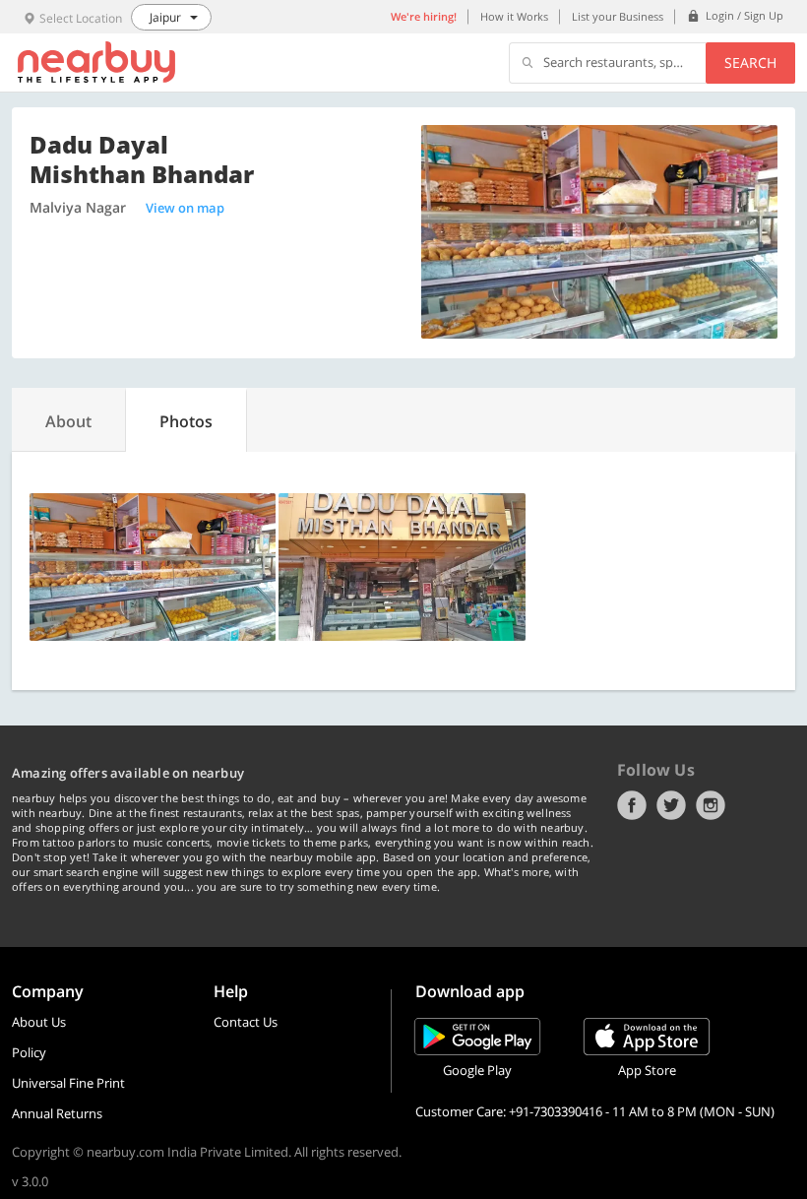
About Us (39, 1022)
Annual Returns (57, 1113)
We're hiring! (424, 16)
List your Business (617, 16)
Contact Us (246, 1022)
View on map (185, 208)
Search (750, 62)
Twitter (671, 805)
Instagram (710, 805)
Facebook (632, 805)
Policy (29, 1052)
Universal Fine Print (68, 1083)
